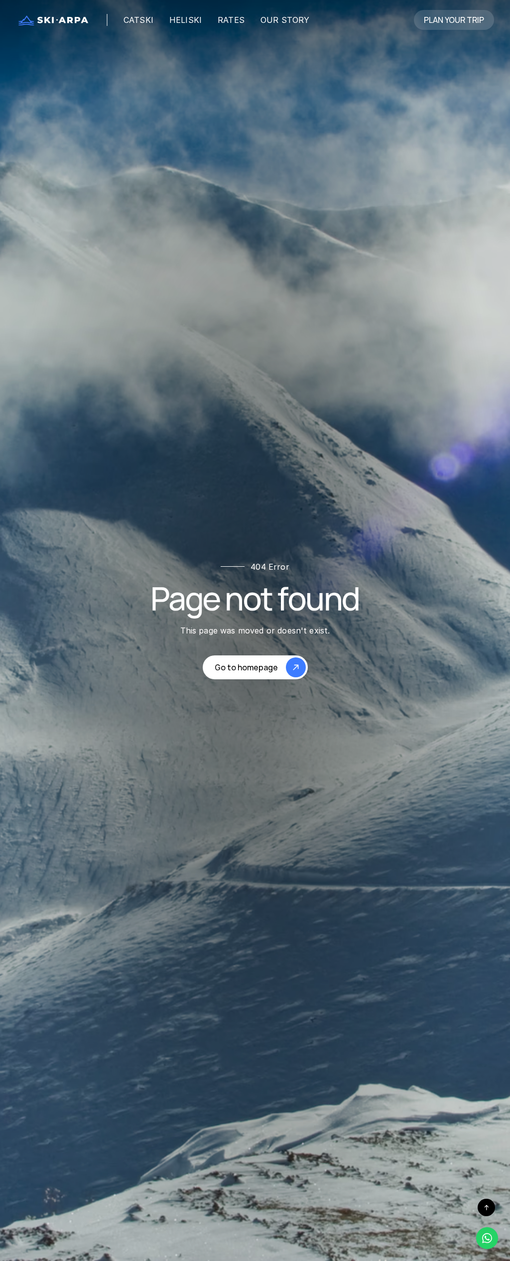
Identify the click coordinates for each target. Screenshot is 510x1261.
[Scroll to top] (486, 1207)
